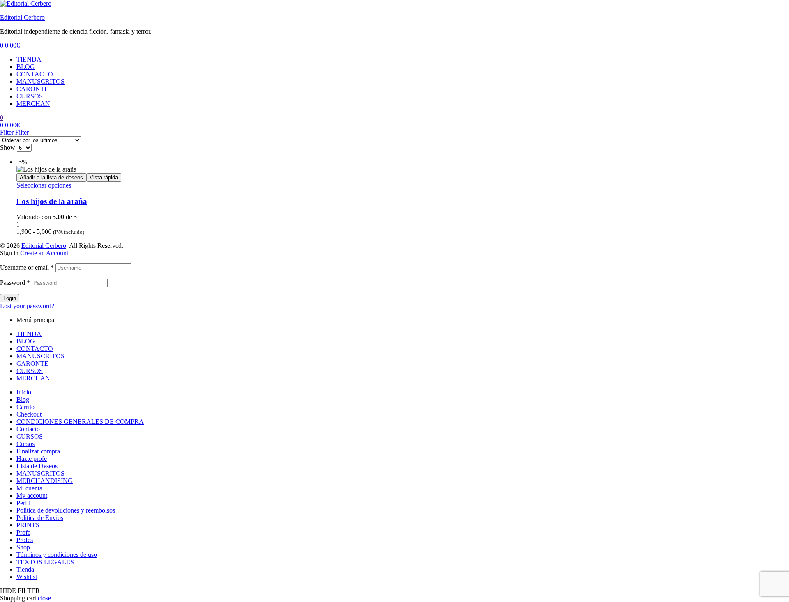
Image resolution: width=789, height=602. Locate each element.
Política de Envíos (39, 517)
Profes (24, 539)
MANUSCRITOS (40, 81)
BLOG (25, 66)
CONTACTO (34, 74)
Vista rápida (104, 177)
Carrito (25, 406)
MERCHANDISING (44, 480)
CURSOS (29, 96)
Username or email (27, 267)
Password (15, 282)
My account (31, 495)
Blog (22, 399)
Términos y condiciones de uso (56, 554)
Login (9, 298)
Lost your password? (27, 305)
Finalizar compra (38, 451)
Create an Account (44, 252)
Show (7, 147)
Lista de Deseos (37, 465)
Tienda (25, 569)
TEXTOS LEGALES (45, 562)
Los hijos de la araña (51, 201)
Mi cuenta (29, 488)
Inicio (23, 392)
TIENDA (29, 59)
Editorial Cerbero (22, 17)
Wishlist (26, 576)
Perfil (23, 502)
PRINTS (27, 525)
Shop (23, 547)
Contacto (28, 429)
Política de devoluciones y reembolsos (65, 510)
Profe (23, 532)
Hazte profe (31, 458)
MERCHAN (33, 103)
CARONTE (32, 88)
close (44, 598)
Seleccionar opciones (43, 185)
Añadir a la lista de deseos (51, 177)
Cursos (25, 443)
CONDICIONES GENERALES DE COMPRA (80, 421)
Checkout (29, 414)
